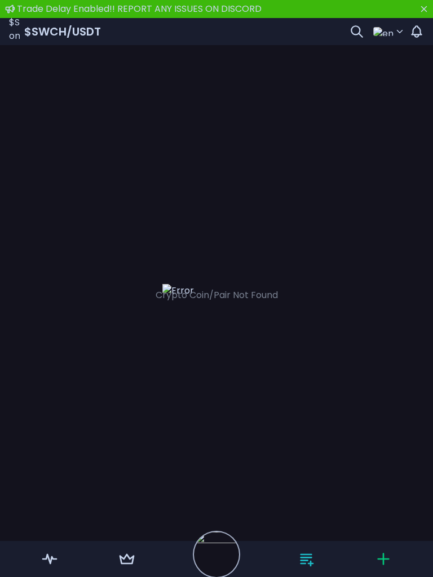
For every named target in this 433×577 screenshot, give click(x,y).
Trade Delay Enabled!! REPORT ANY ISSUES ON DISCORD (139, 8)
